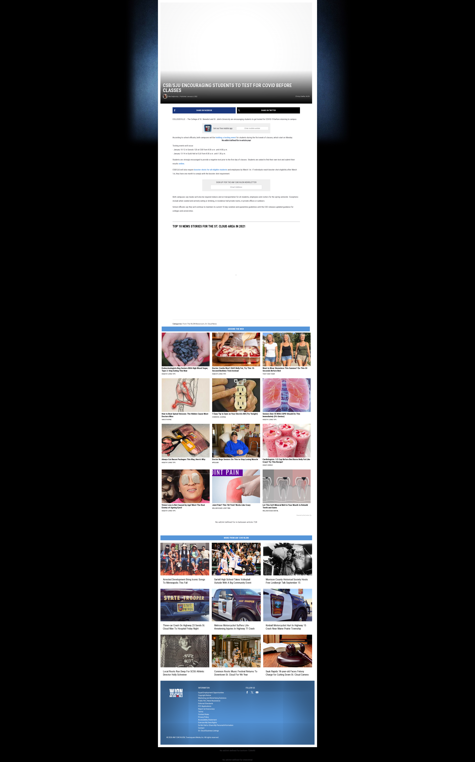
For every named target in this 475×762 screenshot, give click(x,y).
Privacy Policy (203, 717)
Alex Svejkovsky (173, 96)
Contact (201, 728)
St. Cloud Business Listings (208, 731)
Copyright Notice (204, 695)
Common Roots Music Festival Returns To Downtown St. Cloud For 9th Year (235, 673)
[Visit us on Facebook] (248, 692)
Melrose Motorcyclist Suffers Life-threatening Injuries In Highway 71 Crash (234, 627)
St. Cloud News (211, 324)
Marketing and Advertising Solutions (212, 698)
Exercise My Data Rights (207, 723)
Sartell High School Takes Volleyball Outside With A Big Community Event (232, 581)
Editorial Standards (205, 703)
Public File (202, 701)
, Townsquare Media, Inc (194, 737)
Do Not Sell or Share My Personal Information (215, 725)
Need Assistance (213, 701)
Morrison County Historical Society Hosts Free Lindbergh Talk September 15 (287, 581)
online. (182, 163)
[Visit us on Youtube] (258, 692)
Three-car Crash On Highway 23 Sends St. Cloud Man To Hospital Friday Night (184, 627)
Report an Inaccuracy (206, 709)
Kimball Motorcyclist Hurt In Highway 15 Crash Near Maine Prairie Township (286, 627)
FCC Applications (204, 706)
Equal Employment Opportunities (211, 693)
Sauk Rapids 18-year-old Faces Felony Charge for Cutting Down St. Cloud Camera (287, 673)
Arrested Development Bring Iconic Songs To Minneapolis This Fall (184, 581)
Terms (200, 712)
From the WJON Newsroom (193, 324)
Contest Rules (203, 714)
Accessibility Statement (207, 720)
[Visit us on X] (253, 692)
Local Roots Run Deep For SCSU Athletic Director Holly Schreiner (183, 673)
